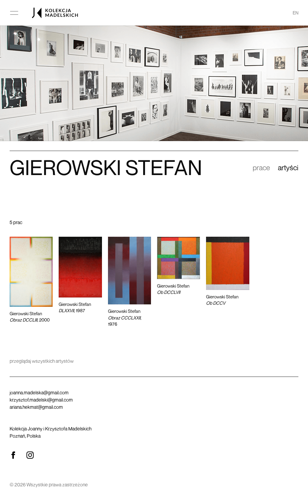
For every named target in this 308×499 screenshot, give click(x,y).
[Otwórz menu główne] (14, 13)
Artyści (288, 167)
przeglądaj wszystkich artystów (42, 361)
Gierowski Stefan (30, 316)
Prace (261, 167)
